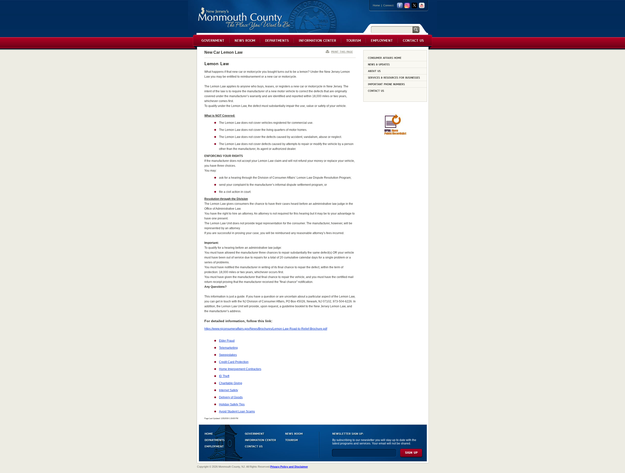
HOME (209, 433)
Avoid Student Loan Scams (237, 411)
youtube (422, 5)
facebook (400, 5)
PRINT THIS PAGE (342, 51)
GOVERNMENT (254, 433)
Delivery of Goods (231, 397)
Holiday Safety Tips (232, 404)
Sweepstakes (228, 355)
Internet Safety (228, 390)
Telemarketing (228, 348)
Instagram (407, 5)
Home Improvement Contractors (240, 369)
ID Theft (224, 376)
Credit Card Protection (234, 362)
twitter (414, 5)
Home (376, 5)
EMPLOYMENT (214, 446)
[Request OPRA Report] (395, 134)
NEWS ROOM (294, 433)
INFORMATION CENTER (260, 440)
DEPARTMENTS (215, 440)
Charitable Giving (230, 383)
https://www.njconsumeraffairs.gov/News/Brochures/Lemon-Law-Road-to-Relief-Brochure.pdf (265, 328)
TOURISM (291, 440)
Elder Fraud (227, 340)
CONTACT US (254, 446)
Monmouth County (244, 18)
